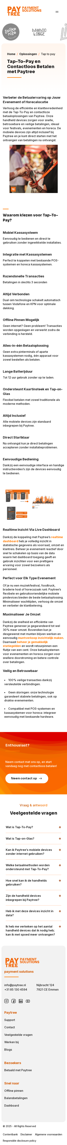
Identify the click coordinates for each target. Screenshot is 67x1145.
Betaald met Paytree (18, 1070)
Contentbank (10, 1134)
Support (9, 1020)
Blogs (8, 1049)
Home (11, 54)
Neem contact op (24, 778)
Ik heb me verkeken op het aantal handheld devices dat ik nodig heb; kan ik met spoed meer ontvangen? (30, 930)
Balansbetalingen (16, 1098)
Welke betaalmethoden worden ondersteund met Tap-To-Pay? (28, 867)
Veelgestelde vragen (18, 1035)
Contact (9, 1027)
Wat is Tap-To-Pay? (19, 827)
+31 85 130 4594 (15, 989)
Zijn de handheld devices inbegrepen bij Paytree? (23, 897)
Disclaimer (26, 1134)
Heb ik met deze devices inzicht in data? (29, 913)
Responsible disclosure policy (19, 1140)
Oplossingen (28, 54)
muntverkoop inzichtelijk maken (40, 638)
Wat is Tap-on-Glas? (20, 838)
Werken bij (11, 1042)
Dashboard (11, 1105)
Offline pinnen (13, 1090)
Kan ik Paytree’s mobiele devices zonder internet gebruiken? (29, 851)
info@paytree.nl (15, 985)
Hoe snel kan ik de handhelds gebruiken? (26, 882)
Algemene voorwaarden (48, 1134)
